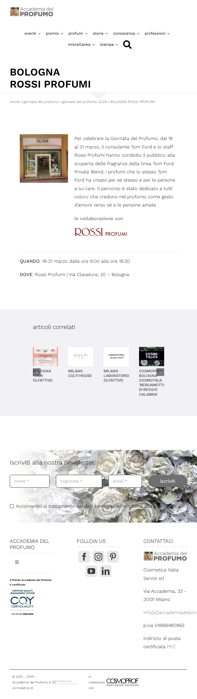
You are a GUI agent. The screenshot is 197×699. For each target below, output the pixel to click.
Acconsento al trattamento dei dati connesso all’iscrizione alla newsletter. (97, 506)
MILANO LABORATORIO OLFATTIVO (116, 375)
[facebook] (84, 557)
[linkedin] (106, 571)
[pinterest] (113, 557)
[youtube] (91, 571)
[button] (37, 372)
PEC (171, 646)
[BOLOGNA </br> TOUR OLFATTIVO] (45, 356)
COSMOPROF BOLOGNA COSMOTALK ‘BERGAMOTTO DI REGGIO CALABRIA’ (152, 382)
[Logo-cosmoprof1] (136, 678)
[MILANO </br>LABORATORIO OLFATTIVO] (116, 356)
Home (15, 102)
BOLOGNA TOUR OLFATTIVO (43, 375)
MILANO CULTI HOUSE (80, 373)
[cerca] (127, 44)
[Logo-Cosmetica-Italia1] (65, 682)
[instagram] (98, 557)
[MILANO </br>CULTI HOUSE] (80, 356)
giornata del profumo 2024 (84, 102)
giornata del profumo (40, 102)
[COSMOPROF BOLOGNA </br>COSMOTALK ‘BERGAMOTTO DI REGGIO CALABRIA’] (151, 356)
